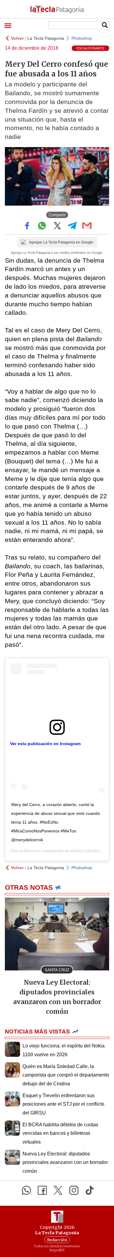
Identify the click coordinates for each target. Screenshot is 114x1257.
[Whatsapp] (26, 1190)
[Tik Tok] (90, 1190)
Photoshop (81, 38)
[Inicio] (57, 9)
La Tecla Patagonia (45, 38)
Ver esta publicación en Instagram (45, 743)
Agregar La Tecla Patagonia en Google (61, 242)
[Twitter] (58, 1190)
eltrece (77, 850)
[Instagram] (74, 1190)
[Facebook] (42, 1190)
